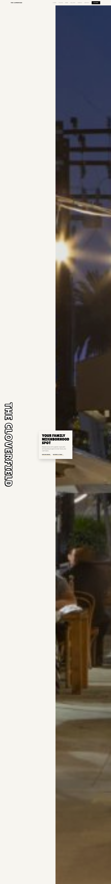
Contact (86, 2)
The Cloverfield (16, 2)
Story (54, 2)
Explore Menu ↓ (46, 454)
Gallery (73, 2)
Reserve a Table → (58, 454)
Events (80, 2)
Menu (66, 2)
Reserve (95, 2)
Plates (61, 2)
